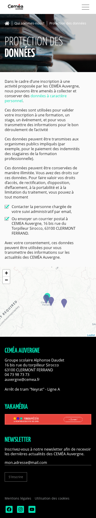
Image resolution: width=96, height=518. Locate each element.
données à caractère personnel (36, 98)
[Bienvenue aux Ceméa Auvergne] (23, 7)
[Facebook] (9, 511)
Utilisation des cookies (52, 498)
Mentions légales (18, 498)
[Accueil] (8, 23)
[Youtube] (31, 511)
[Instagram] (20, 511)
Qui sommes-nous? (29, 23)
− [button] (6, 280)
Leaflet (91, 335)
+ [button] (6, 273)
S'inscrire (16, 477)
